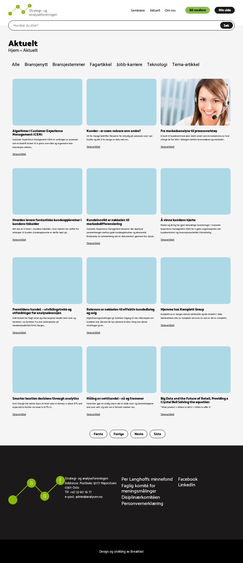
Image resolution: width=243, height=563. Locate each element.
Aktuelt (155, 10)
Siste (157, 433)
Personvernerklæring (142, 503)
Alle (16, 64)
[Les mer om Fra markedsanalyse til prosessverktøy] (196, 117)
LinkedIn (186, 484)
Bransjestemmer (68, 64)
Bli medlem (197, 9)
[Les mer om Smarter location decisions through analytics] (47, 381)
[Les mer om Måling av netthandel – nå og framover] (121, 381)
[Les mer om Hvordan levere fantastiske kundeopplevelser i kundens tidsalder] (47, 206)
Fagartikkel (101, 64)
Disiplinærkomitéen (141, 497)
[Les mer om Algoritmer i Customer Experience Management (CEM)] (47, 117)
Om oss (170, 10)
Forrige (118, 433)
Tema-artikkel (185, 64)
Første (98, 433)
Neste (139, 433)
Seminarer (138, 10)
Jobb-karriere (129, 64)
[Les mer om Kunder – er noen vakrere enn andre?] (121, 117)
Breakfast (137, 551)
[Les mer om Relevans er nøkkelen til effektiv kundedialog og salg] (121, 295)
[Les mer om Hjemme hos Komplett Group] (196, 295)
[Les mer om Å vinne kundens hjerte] (196, 206)
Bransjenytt (36, 64)
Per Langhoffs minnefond (147, 478)
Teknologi (157, 64)
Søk (226, 25)
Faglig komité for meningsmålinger (139, 487)
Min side (225, 9)
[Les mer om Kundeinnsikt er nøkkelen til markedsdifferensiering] (121, 206)
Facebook (188, 478)
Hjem (13, 50)
